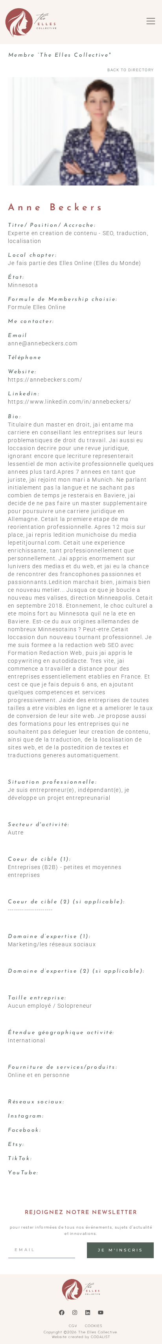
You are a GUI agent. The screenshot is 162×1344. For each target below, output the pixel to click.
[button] (150, 22)
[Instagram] (74, 1312)
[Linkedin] (87, 1312)
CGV (73, 1326)
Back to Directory (130, 70)
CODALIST (100, 1337)
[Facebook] (61, 1312)
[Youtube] (100, 1312)
